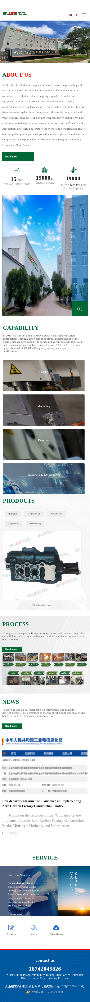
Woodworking (35, 524)
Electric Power (34, 514)
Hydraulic (12, 514)
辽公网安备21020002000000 (46, 991)
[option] (45, 42)
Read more (11, 156)
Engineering (13, 524)
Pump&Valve (56, 514)
